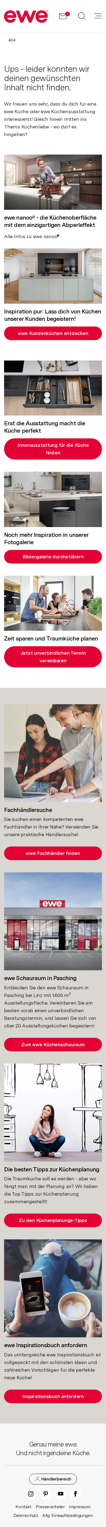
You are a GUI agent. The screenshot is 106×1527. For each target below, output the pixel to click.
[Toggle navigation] (98, 16)
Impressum (80, 1506)
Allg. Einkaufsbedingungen (67, 1515)
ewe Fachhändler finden (53, 853)
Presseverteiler (50, 1506)
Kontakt (23, 1506)
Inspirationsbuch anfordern (53, 1396)
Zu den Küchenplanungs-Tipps (53, 1220)
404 (11, 40)
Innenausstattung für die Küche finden (53, 448)
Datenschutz (25, 1515)
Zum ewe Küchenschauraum (53, 1044)
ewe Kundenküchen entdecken (53, 333)
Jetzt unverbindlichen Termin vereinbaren (53, 656)
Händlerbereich (55, 1479)
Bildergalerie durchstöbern (53, 556)
